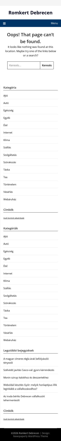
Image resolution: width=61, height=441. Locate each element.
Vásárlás (8, 191)
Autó (6, 103)
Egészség (8, 110)
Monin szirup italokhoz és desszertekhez (25, 377)
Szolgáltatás (10, 154)
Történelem (9, 184)
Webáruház (9, 199)
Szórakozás (9, 162)
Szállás (7, 147)
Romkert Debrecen (30, 12)
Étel (5, 125)
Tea (5, 177)
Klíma (6, 140)
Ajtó (5, 95)
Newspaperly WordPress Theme (30, 436)
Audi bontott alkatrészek (13, 218)
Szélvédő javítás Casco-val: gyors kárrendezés (28, 370)
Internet (7, 132)
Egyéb (6, 117)
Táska (6, 169)
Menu (54, 23)
